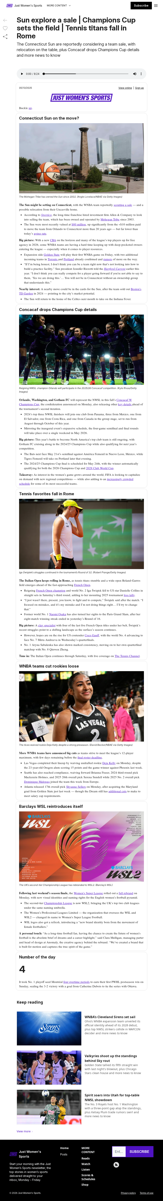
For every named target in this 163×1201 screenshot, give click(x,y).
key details (125, 404)
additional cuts (118, 791)
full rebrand (126, 893)
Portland (69, 259)
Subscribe (141, 5)
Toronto (53, 259)
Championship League (58, 903)
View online (125, 87)
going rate (40, 233)
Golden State (52, 254)
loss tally (129, 595)
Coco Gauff (92, 635)
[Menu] (155, 5)
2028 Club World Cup (100, 468)
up (30, 108)
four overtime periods (76, 982)
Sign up (139, 87)
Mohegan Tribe (110, 219)
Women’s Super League (88, 893)
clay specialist (46, 625)
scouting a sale (123, 205)
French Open (82, 585)
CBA (53, 240)
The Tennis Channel (127, 656)
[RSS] (116, 1164)
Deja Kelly (109, 763)
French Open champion (50, 590)
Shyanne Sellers (76, 787)
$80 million (79, 224)
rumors (107, 259)
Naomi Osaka (57, 614)
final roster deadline (90, 757)
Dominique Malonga (37, 782)
